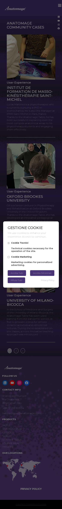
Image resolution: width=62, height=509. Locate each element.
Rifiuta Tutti (16, 280)
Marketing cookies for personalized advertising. (31, 260)
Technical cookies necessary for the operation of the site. (32, 247)
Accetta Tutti (17, 273)
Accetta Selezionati (42, 273)
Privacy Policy (47, 280)
